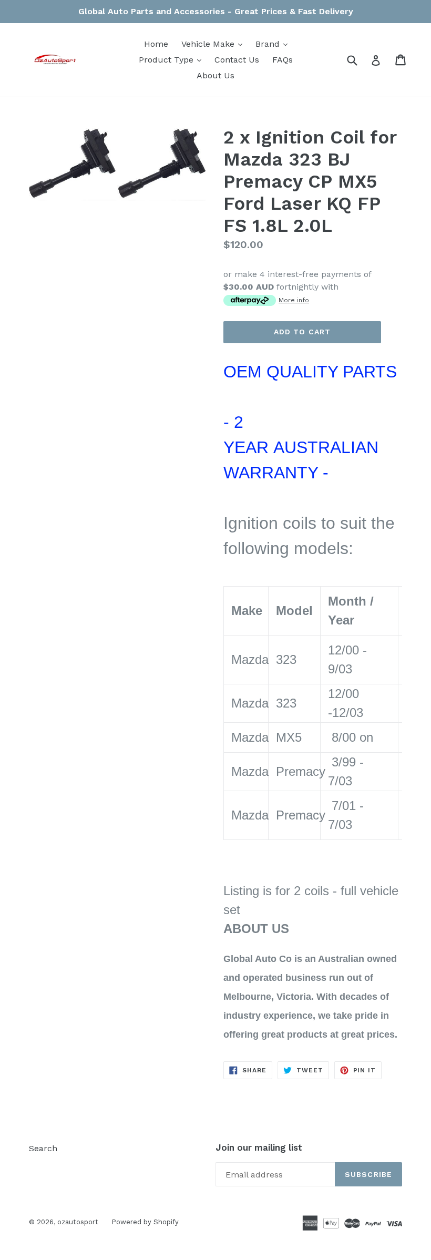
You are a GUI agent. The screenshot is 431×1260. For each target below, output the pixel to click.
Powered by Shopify (145, 1222)
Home (156, 44)
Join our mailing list (259, 1147)
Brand (274, 43)
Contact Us (236, 60)
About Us (215, 75)
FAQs (282, 60)
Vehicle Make (214, 43)
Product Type (173, 59)
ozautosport (77, 1222)
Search (43, 1148)
